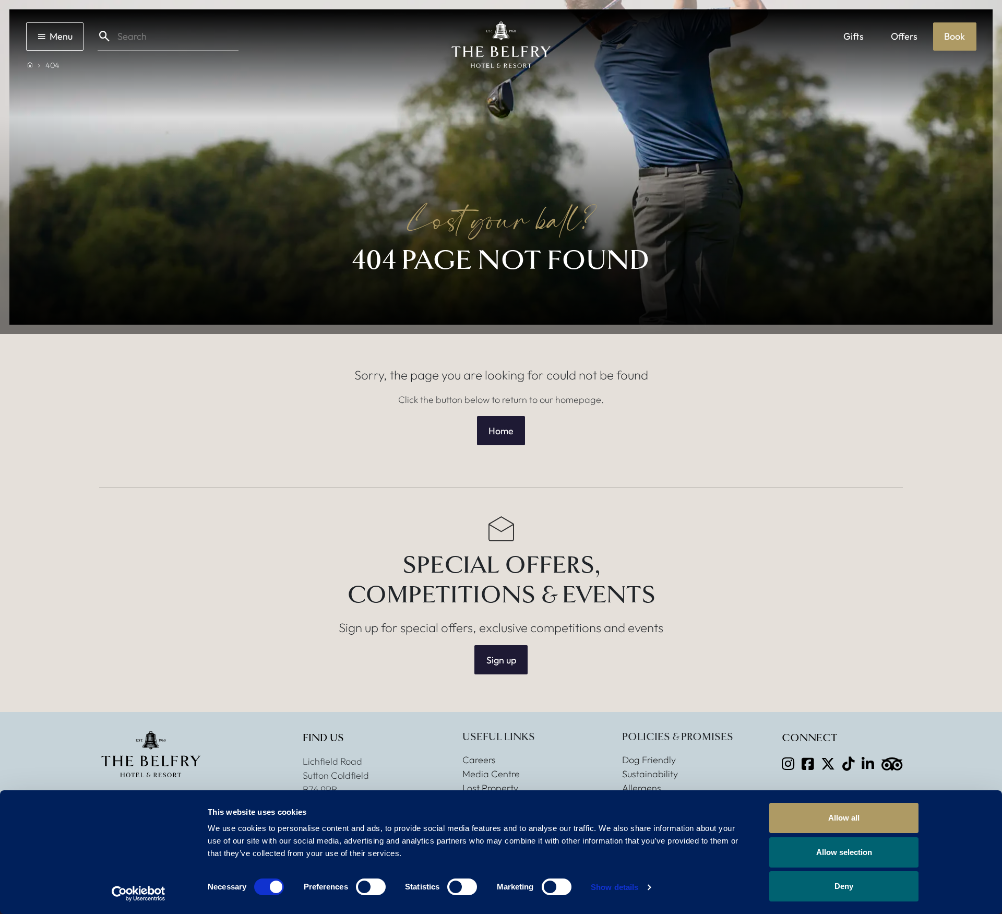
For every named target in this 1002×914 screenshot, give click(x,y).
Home (501, 431)
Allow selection (844, 852)
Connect (809, 738)
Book (954, 36)
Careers (479, 760)
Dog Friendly (649, 760)
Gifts (853, 36)
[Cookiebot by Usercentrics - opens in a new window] (138, 893)
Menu (61, 36)
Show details (614, 887)
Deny (843, 886)
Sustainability (650, 774)
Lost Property (490, 788)
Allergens (641, 788)
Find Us (323, 738)
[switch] (371, 887)
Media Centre (491, 774)
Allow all (844, 817)
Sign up (501, 660)
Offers (904, 36)
